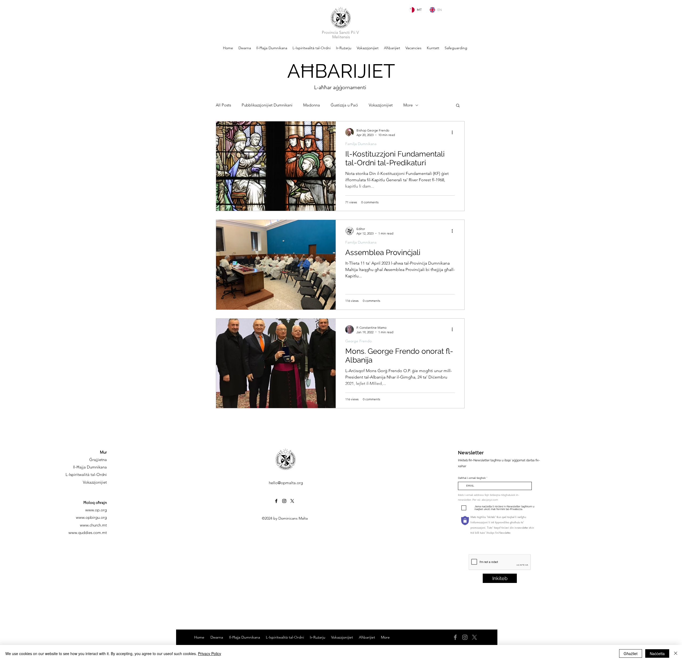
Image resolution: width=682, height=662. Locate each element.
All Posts (223, 105)
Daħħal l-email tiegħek (472, 478)
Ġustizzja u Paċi (344, 105)
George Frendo (358, 341)
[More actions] (454, 132)
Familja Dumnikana (360, 144)
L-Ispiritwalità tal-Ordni (86, 474)
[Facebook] (276, 501)
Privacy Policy (209, 653)
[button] (457, 106)
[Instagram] (284, 501)
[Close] (675, 653)
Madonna (311, 105)
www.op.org (96, 509)
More (408, 105)
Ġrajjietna (98, 459)
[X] (474, 637)
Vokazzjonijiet (381, 105)
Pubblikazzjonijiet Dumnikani (267, 105)
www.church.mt (93, 525)
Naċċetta (657, 653)
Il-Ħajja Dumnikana (90, 467)
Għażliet (631, 653)
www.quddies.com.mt (87, 532)
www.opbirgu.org (91, 517)
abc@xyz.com (490, 499)
